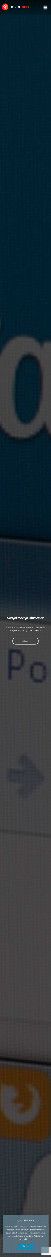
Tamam (26, 1246)
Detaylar (25, 641)
